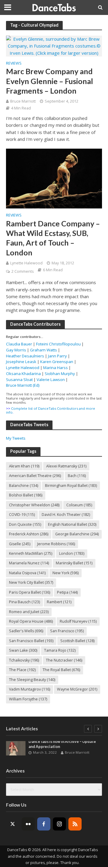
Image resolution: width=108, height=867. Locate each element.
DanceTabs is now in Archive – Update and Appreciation (62, 744)
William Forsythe (28, 699)
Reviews (14, 64)
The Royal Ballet (61, 669)
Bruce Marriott (23, 101)
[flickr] (28, 824)
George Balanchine (77, 534)
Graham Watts (43, 350)
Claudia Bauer (19, 344)
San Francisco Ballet (31, 640)
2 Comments (22, 271)
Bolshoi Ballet (25, 495)
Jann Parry (57, 356)
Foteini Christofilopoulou (58, 344)
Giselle (19, 543)
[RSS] (75, 824)
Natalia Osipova (27, 572)
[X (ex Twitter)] (12, 824)
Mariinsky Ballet (74, 563)
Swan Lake (23, 650)
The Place (22, 669)
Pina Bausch (24, 601)
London (71, 553)
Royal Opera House (31, 621)
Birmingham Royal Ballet (71, 485)
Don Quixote (25, 524)
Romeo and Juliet (29, 611)
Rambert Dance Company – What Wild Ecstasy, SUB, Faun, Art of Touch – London (53, 238)
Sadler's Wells (26, 630)
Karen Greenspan (56, 361)
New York (65, 572)
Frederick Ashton (28, 534)
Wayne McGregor (77, 689)
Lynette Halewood (26, 263)
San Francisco (67, 630)
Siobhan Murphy (60, 373)
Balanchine (23, 485)
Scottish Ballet (77, 640)
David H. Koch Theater (66, 514)
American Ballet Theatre (35, 475)
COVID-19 (22, 514)
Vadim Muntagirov (29, 689)
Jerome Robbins (56, 543)
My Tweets (16, 438)
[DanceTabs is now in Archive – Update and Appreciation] (16, 748)
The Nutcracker (64, 660)
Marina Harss (55, 367)
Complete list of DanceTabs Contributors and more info (50, 410)
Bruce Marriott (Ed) (23, 385)
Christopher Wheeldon (34, 505)
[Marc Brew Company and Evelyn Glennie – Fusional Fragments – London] (54, 45)
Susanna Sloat (19, 379)
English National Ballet (72, 524)
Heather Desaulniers (25, 356)
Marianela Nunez (29, 563)
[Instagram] (59, 824)
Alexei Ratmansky (66, 466)
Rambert (59, 601)
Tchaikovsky (24, 660)
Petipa (67, 592)
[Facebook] (43, 824)
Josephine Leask (21, 361)
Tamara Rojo (60, 650)
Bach (77, 475)
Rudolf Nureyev (78, 621)
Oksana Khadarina (23, 373)
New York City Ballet (31, 582)
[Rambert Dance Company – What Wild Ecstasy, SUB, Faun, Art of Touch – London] (54, 178)
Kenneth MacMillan (30, 553)
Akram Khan (24, 466)
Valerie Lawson (51, 379)
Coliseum (79, 505)
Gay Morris (16, 350)
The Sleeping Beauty (32, 679)
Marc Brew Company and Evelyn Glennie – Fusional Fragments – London (49, 81)
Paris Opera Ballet (29, 592)
